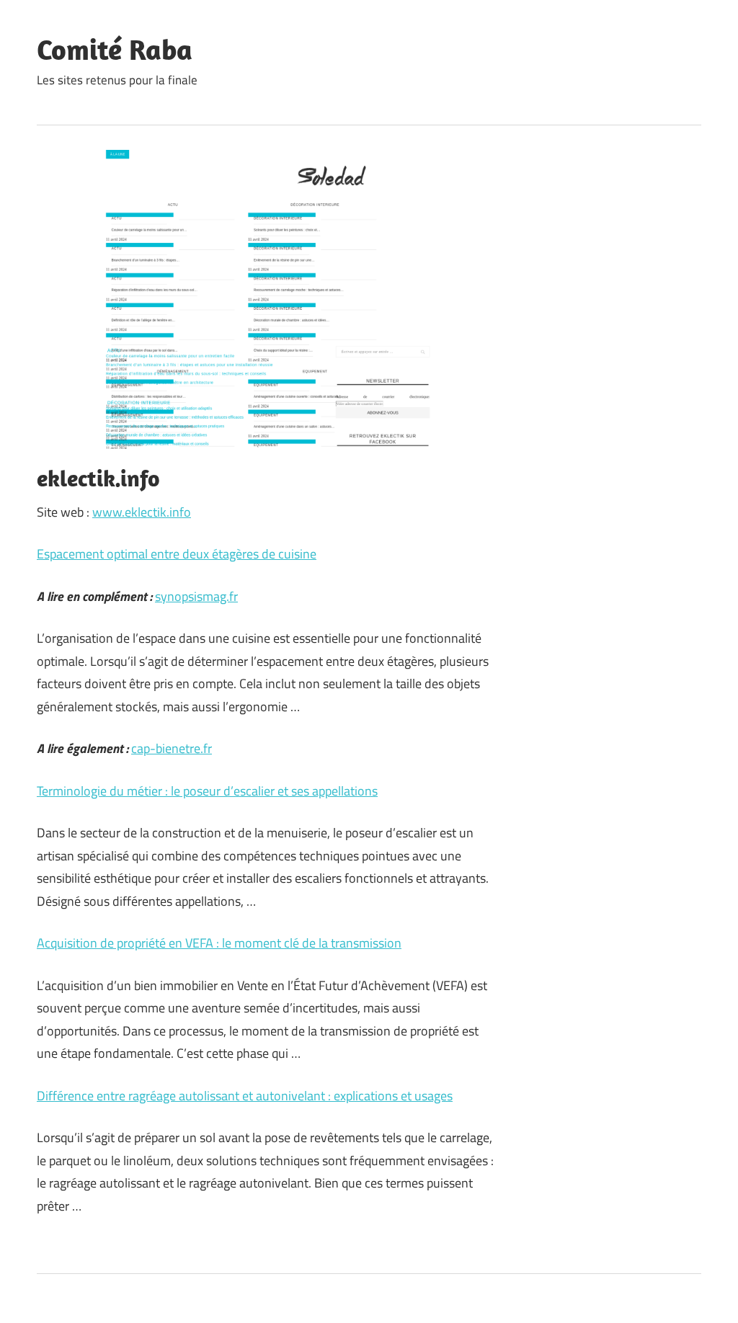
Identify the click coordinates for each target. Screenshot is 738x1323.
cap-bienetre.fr (171, 748)
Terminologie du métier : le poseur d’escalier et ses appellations (207, 791)
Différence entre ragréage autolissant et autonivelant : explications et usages (245, 1095)
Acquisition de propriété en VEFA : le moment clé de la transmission (219, 943)
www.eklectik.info (141, 512)
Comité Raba (114, 49)
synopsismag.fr (196, 596)
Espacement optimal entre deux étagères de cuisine (176, 554)
